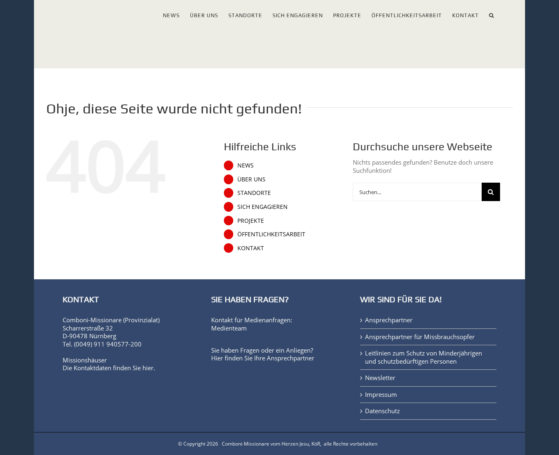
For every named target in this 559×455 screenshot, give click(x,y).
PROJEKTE (250, 220)
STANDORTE (254, 193)
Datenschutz (382, 411)
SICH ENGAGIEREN (262, 207)
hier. (148, 368)
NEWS (245, 165)
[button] (491, 13)
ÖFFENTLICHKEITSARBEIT (271, 234)
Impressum (381, 394)
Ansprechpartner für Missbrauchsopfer (420, 337)
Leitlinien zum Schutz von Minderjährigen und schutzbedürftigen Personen (423, 357)
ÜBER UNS (251, 179)
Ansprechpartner (290, 358)
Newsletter (380, 378)
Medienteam (229, 328)
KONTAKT (250, 248)
